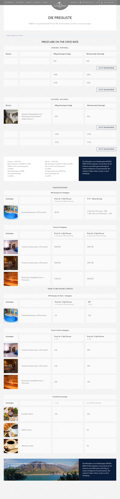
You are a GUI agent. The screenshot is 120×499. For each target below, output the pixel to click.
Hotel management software (15, 35)
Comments (36, 2)
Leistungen (20, 2)
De (97, 2)
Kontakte (74, 2)
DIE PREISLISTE (9, 2)
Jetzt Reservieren (109, 2)
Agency (45, 2)
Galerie (28, 2)
